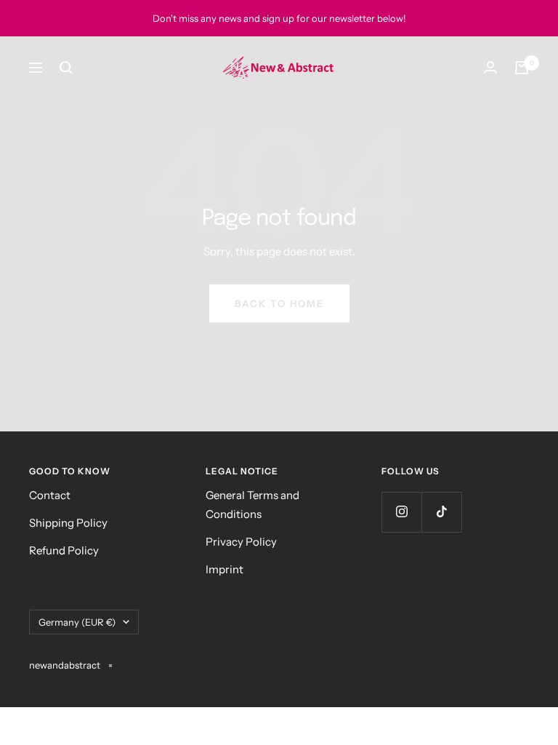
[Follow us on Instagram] (401, 512)
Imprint (224, 569)
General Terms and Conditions (252, 504)
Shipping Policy (68, 523)
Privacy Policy (241, 542)
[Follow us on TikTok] (441, 512)
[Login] (490, 67)
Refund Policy (64, 550)
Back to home (279, 303)
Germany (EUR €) (77, 622)
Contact (49, 495)
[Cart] (521, 67)
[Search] (66, 67)
